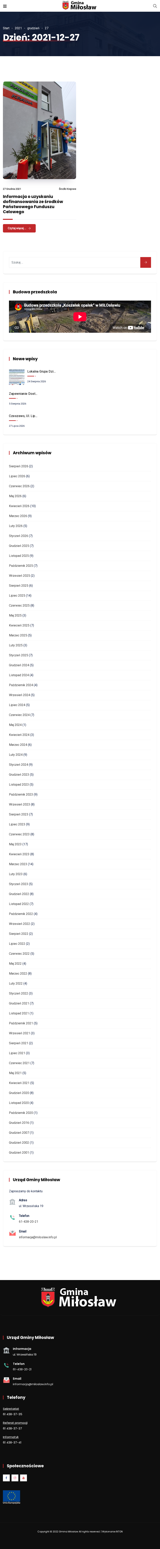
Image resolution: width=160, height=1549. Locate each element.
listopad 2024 (19, 675)
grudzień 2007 (19, 1133)
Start (6, 28)
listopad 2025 (19, 556)
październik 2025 (21, 566)
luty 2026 (16, 526)
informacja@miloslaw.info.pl (38, 1237)
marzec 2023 (18, 864)
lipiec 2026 (17, 476)
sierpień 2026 (18, 466)
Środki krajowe (67, 188)
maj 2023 (15, 844)
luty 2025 (16, 645)
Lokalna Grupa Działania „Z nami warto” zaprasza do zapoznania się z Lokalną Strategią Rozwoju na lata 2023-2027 (42, 371)
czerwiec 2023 (19, 834)
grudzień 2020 (19, 1093)
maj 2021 (15, 1073)
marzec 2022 (18, 973)
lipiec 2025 (17, 595)
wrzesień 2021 (19, 1033)
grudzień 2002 (19, 1142)
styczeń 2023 (18, 884)
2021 (18, 28)
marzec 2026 (18, 516)
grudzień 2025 (19, 546)
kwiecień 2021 (19, 1083)
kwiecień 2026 (19, 506)
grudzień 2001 (19, 1152)
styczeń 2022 (18, 993)
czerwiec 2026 (19, 486)
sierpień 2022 (18, 934)
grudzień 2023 (19, 774)
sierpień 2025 (18, 585)
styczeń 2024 (18, 765)
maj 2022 (15, 963)
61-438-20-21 (28, 1221)
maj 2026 (15, 496)
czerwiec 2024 (19, 715)
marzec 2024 (18, 745)
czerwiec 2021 (19, 1063)
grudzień (33, 28)
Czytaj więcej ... (17, 228)
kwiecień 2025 (19, 625)
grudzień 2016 (19, 1123)
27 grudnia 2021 (12, 188)
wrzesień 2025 (19, 576)
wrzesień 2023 (19, 804)
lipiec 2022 (17, 944)
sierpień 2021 (18, 1043)
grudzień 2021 (19, 1003)
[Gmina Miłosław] (80, 6)
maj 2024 (15, 725)
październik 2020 (21, 1113)
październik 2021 (21, 1023)
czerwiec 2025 (19, 605)
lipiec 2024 (17, 705)
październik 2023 (21, 794)
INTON (119, 1531)
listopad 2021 (19, 1013)
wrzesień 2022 (19, 924)
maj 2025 (15, 615)
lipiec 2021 (17, 1053)
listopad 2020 (19, 1103)
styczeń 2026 (18, 536)
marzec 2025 (18, 635)
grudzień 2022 (19, 894)
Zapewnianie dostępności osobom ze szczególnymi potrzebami (24, 394)
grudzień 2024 (19, 665)
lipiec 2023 (17, 824)
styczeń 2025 (18, 655)
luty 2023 (16, 874)
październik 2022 (21, 914)
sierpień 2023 (18, 814)
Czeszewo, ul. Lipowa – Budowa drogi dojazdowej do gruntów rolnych (24, 416)
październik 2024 (21, 685)
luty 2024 (16, 755)
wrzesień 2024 (19, 695)
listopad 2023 (19, 784)
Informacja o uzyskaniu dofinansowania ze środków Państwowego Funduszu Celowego (33, 204)
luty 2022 (16, 983)
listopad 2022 (19, 904)
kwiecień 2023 (19, 854)
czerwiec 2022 (19, 953)
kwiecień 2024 (19, 735)
